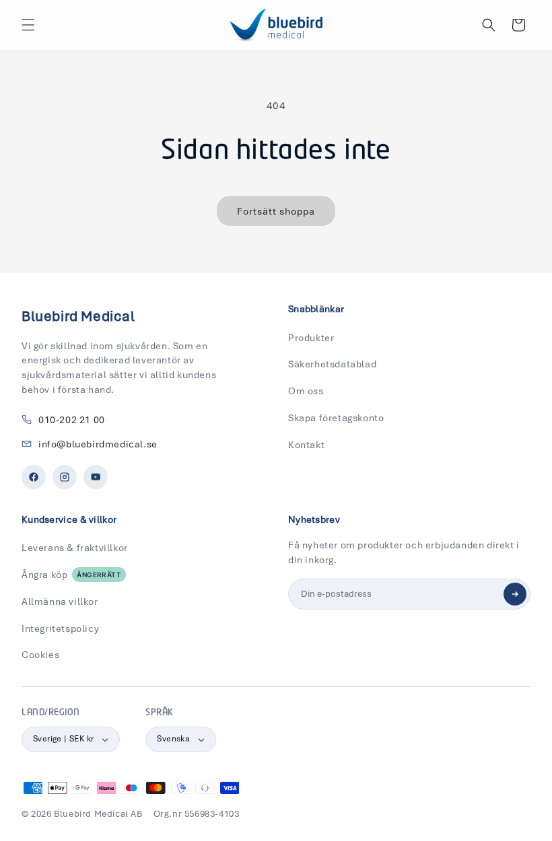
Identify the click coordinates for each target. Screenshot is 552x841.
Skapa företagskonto (336, 418)
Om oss (306, 391)
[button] (28, 25)
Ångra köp (71, 575)
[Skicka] (515, 594)
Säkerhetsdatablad (332, 364)
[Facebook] (34, 477)
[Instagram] (65, 477)
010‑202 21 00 (71, 420)
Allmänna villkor (60, 601)
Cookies (40, 655)
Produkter (311, 338)
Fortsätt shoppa (276, 211)
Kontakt (306, 445)
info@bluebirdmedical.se (98, 444)
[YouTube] (95, 477)
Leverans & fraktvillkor (75, 548)
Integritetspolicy (60, 628)
